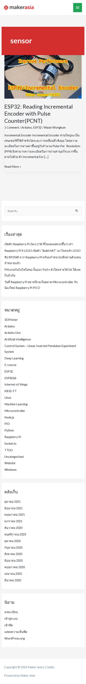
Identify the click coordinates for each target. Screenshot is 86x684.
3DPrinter (11, 319)
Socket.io (10, 443)
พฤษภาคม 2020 (14, 567)
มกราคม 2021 (13, 521)
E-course (10, 365)
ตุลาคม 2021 (12, 501)
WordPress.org (14, 638)
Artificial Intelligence (17, 339)
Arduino (26, 127)
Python (9, 430)
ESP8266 (10, 378)
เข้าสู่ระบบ (11, 618)
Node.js (9, 417)
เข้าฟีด (8, 625)
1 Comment (11, 127)
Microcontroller (14, 410)
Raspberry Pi (12, 437)
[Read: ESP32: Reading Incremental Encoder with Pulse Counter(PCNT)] (42, 76)
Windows (10, 469)
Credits (49, 667)
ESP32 (37, 127)
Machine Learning (16, 404)
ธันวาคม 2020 (13, 527)
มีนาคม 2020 (12, 580)
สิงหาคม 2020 (13, 554)
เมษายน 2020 (13, 573)
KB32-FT (10, 391)
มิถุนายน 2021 (13, 508)
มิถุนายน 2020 (13, 560)
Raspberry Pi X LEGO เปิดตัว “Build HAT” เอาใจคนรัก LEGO (42, 250)
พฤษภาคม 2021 (14, 514)
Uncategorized (14, 456)
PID (7, 423)
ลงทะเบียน (11, 612)
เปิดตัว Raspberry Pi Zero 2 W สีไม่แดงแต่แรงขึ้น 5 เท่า (38, 244)
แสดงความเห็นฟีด (15, 631)
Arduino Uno (12, 332)
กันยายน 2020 (13, 547)
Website (9, 463)
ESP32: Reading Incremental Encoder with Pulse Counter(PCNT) (38, 113)
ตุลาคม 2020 (12, 541)
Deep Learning (14, 358)
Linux (7, 397)
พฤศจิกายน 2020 (15, 534)
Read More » (12, 167)
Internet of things (16, 384)
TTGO (8, 450)
